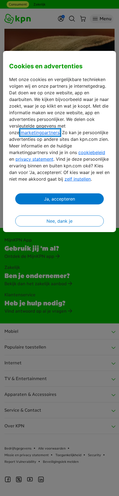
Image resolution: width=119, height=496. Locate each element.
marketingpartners (40, 132)
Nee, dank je (59, 221)
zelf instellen (77, 179)
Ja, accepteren (59, 199)
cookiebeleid (91, 152)
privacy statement (34, 159)
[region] (59, 141)
